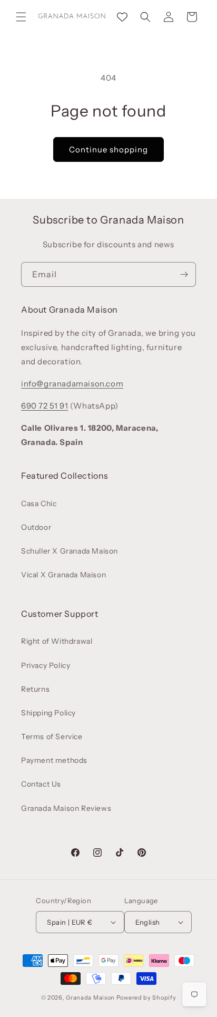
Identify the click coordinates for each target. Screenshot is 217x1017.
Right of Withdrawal (56, 641)
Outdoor (36, 527)
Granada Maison (90, 997)
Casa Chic (38, 503)
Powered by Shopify (146, 997)
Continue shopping (108, 149)
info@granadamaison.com (72, 384)
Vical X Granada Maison (63, 574)
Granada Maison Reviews (66, 808)
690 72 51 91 (44, 406)
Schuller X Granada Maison (69, 551)
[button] (21, 16)
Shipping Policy (48, 713)
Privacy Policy (45, 665)
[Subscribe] (183, 274)
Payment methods (54, 760)
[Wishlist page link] (122, 17)
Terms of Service (52, 736)
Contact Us (41, 784)
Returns (35, 689)
